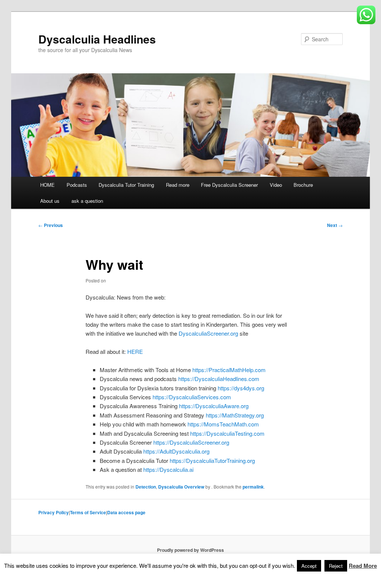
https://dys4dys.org (241, 388)
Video (276, 184)
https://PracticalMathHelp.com (229, 370)
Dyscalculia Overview (181, 486)
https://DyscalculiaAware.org (214, 406)
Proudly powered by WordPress (190, 550)
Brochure (303, 184)
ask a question (87, 200)
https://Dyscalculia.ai (168, 469)
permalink (253, 486)
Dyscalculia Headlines (97, 39)
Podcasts (77, 184)
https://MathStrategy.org (235, 415)
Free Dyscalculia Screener (229, 184)
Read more (177, 184)
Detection (145, 486)
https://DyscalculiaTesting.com (227, 433)
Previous (50, 225)
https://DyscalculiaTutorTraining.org (212, 460)
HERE (135, 351)
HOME (47, 184)
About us (50, 200)
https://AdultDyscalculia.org (176, 451)
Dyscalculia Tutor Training (126, 184)
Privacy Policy (53, 512)
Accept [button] (309, 565)
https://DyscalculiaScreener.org (191, 442)
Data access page (126, 512)
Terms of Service (88, 512)
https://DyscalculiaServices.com (192, 397)
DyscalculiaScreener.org (208, 333)
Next (335, 225)
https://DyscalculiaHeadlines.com (218, 379)
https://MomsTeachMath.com (223, 424)
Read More (363, 565)
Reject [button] (336, 565)
